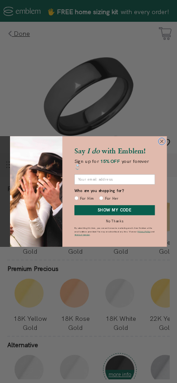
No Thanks (114, 221)
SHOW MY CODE (115, 210)
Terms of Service (82, 234)
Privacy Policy (144, 231)
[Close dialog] (162, 141)
